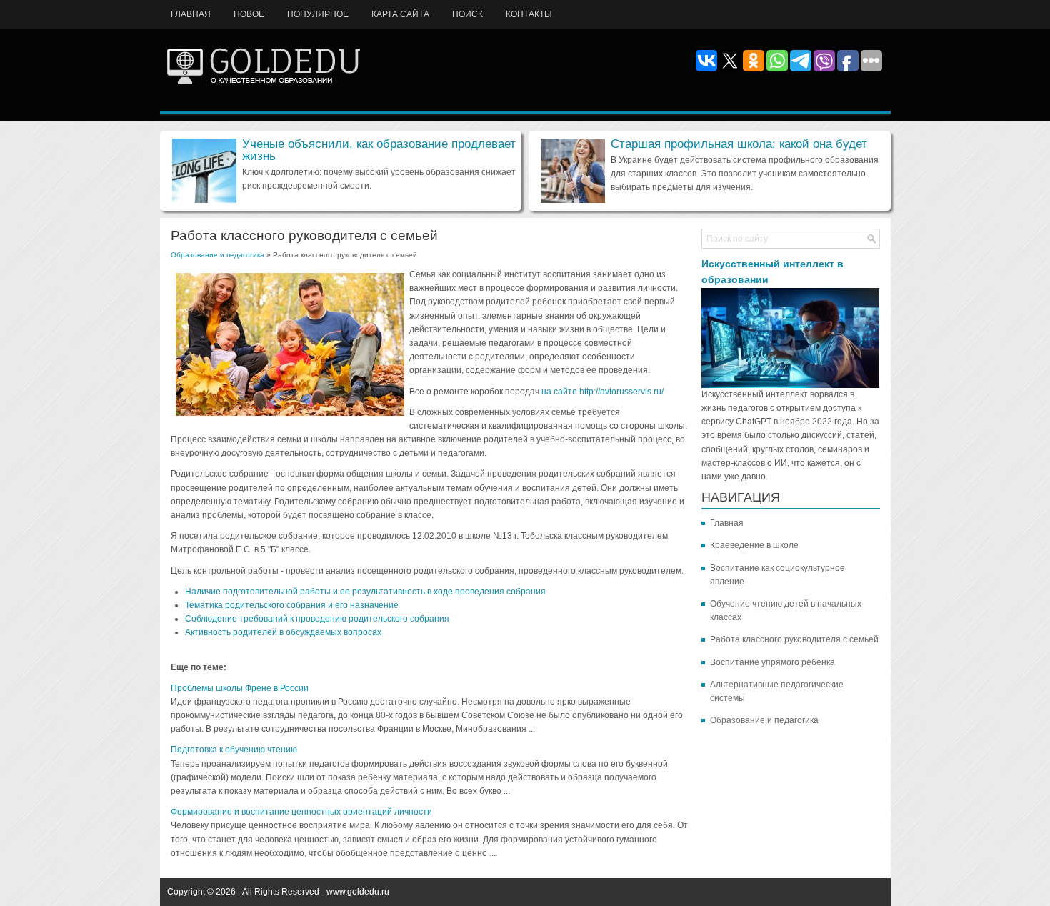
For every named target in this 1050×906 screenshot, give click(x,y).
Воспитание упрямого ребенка (772, 662)
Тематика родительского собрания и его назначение (292, 605)
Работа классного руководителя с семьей (794, 639)
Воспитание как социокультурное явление (777, 575)
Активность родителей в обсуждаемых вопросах (283, 632)
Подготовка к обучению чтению (234, 750)
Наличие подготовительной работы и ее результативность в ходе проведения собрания (365, 592)
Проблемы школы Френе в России (240, 688)
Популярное (318, 14)
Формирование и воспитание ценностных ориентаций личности (301, 812)
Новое (249, 14)
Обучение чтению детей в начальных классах (785, 610)
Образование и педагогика (217, 255)
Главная (191, 14)
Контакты (529, 14)
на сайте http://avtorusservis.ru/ (602, 392)
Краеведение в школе (754, 545)
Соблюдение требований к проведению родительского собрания (317, 619)
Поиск (467, 14)
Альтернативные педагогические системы (777, 691)
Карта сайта (400, 14)
